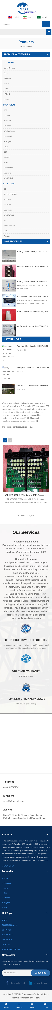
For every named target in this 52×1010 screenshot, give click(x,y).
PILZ (6, 220)
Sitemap (7, 898)
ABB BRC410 (7, 940)
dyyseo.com (35, 998)
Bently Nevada (9, 68)
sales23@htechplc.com (14, 801)
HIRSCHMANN (9, 226)
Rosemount (8, 168)
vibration (7, 78)
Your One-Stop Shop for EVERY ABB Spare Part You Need (33, 346)
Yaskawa (7, 173)
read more (8, 866)
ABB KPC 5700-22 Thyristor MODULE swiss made (27, 495)
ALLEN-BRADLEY (10, 194)
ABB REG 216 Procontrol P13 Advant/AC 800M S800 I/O (33, 386)
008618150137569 (11, 787)
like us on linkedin (40, 983)
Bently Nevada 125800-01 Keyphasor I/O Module (33, 311)
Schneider (8, 199)
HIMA (6, 147)
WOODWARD (9, 215)
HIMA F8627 (6, 944)
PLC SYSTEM (9, 184)
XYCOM (7, 157)
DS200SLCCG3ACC (9, 925)
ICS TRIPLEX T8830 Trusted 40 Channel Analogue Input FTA (33, 296)
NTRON (7, 94)
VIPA (6, 231)
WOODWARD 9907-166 (11, 949)
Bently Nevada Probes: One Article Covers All (33, 368)
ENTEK (6, 99)
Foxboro (7, 115)
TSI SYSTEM (8, 63)
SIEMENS (7, 205)
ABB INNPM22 (7, 935)
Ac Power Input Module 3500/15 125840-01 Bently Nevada (33, 326)
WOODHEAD (8, 178)
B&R (5, 152)
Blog (5, 893)
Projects (7, 903)
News (6, 888)
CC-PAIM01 (6, 930)
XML (5, 907)
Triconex (7, 121)
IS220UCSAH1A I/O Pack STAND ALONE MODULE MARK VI (33, 266)
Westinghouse (9, 131)
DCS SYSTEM (9, 105)
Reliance (7, 236)
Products (7, 883)
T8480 (4, 920)
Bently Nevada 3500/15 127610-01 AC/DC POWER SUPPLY (33, 281)
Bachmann (8, 210)
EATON (6, 84)
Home (6, 878)
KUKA (6, 162)
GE (5, 189)
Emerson (7, 126)
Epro (5, 73)
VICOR (6, 89)
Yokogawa (8, 142)
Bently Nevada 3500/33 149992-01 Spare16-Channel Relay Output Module (33, 251)
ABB (5, 110)
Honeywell (8, 136)
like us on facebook (18, 983)
